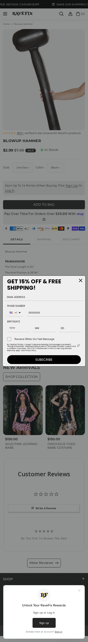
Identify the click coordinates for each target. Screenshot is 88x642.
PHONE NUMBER (16, 306)
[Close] (81, 280)
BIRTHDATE (13, 321)
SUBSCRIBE (44, 359)
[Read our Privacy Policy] (78, 345)
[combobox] (15, 313)
